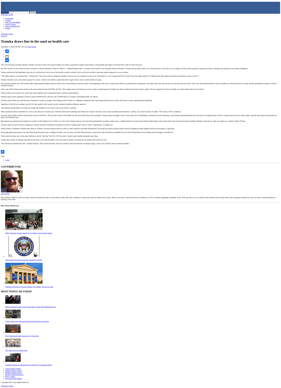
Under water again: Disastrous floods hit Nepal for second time (27, 321)
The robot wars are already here (16, 350)
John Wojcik (31, 47)
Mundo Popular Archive (13, 373)
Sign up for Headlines (12, 22)
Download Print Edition (13, 379)
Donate (7, 28)
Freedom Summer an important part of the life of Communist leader (28, 365)
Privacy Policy (10, 377)
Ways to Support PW (12, 26)
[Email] (142, 57)
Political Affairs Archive (13, 371)
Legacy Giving (10, 24)
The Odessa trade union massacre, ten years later (22, 336)
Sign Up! (4, 36)
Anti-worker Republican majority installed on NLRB (23, 260)
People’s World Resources (14, 375)
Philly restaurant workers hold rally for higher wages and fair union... (29, 233)
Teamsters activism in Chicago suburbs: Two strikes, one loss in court (29, 287)
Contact (8, 20)
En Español (9, 18)
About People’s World (13, 369)
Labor (7, 160)
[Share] (142, 51)
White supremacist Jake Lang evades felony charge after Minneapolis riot (30, 307)
